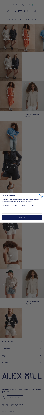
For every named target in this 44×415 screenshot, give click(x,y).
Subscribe (22, 217)
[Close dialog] (41, 196)
